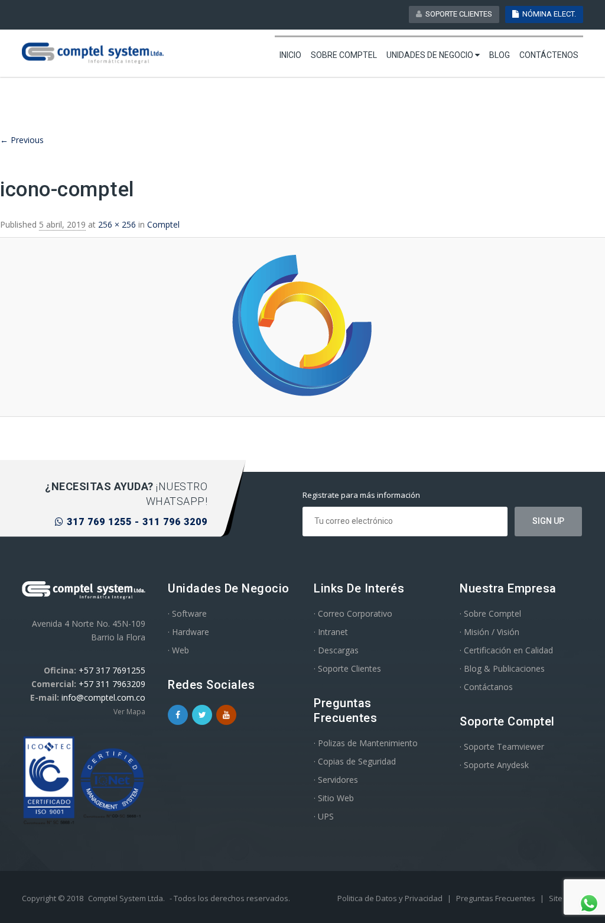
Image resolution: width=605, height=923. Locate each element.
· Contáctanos (486, 686)
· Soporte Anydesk (494, 764)
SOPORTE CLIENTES (457, 13)
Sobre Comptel (344, 55)
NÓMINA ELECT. (547, 13)
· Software (187, 613)
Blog (499, 55)
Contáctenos (548, 55)
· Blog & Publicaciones (502, 668)
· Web (178, 650)
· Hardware (188, 631)
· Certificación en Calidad (506, 650)
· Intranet (331, 631)
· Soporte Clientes (347, 668)
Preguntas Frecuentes (496, 898)
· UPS (324, 816)
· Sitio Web (334, 798)
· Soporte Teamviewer (502, 746)
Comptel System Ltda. (126, 898)
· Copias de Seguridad (355, 761)
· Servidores (336, 779)
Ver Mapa (129, 712)
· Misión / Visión (489, 631)
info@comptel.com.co (103, 697)
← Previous (22, 139)
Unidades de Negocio (430, 55)
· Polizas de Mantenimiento (366, 743)
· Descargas (336, 650)
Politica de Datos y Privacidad (390, 898)
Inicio (290, 55)
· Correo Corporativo (353, 613)
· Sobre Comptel (490, 613)
